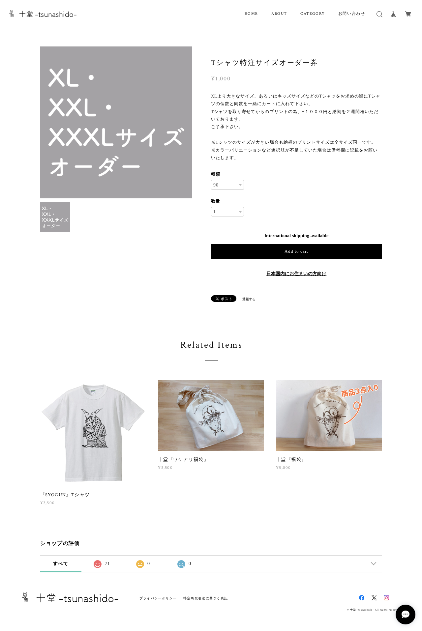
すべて (60, 563)
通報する (249, 299)
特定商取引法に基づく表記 (205, 598)
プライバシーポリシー (158, 598)
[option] (116, 122)
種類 (215, 174)
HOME (251, 13)
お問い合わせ (351, 13)
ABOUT (279, 13)
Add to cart (296, 251)
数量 (215, 201)
